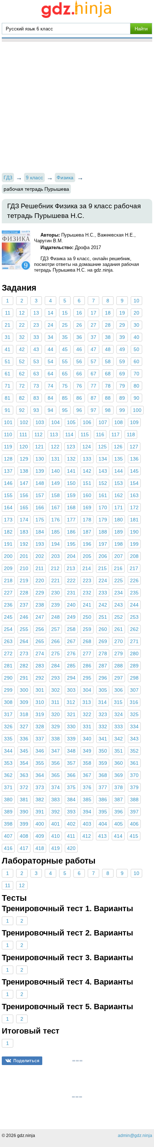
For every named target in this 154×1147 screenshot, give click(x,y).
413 (102, 836)
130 (39, 459)
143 (102, 471)
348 (71, 751)
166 (39, 507)
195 (71, 544)
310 (39, 702)
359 (102, 763)
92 (22, 410)
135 (118, 459)
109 (134, 422)
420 (71, 848)
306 (118, 690)
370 (134, 775)
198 (118, 544)
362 (8, 775)
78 (108, 386)
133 (87, 459)
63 (36, 373)
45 (65, 349)
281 (8, 666)
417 (24, 848)
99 (122, 410)
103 (39, 422)
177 (71, 520)
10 (136, 300)
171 (118, 507)
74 (50, 386)
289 (134, 666)
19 (122, 313)
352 (134, 751)
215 (102, 568)
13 (36, 313)
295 (87, 678)
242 (102, 605)
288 (118, 666)
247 (39, 617)
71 (7, 386)
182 (8, 532)
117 (115, 434)
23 (36, 325)
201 (24, 556)
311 (55, 702)
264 (24, 641)
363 (24, 775)
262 (134, 629)
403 (87, 824)
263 (8, 641)
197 (102, 544)
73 (36, 386)
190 (134, 532)
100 (137, 410)
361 (134, 763)
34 (50, 337)
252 (118, 617)
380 (8, 799)
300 (24, 690)
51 (7, 361)
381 (24, 799)
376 (87, 787)
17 (93, 313)
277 (87, 653)
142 (87, 471)
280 (134, 653)
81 (7, 398)
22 (22, 325)
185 (55, 532)
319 (39, 714)
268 (87, 641)
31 (7, 337)
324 (118, 714)
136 (134, 459)
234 (118, 593)
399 (24, 824)
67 (93, 373)
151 (87, 483)
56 (79, 361)
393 (71, 812)
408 (24, 836)
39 (122, 337)
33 (36, 337)
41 (7, 349)
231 (71, 593)
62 (22, 373)
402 (71, 824)
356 (55, 763)
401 (55, 824)
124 (86, 446)
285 (71, 666)
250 (87, 617)
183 (24, 532)
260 (102, 629)
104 (55, 422)
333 (118, 726)
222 (71, 580)
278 (102, 653)
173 (8, 520)
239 (55, 605)
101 (8, 422)
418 (39, 848)
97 (93, 410)
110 (8, 434)
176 (55, 520)
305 (102, 690)
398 (8, 824)
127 (134, 446)
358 (87, 763)
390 (24, 812)
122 (55, 446)
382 (39, 799)
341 (102, 739)
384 (71, 799)
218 (8, 580)
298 (134, 678)
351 (118, 751)
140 (55, 471)
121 (39, 446)
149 (55, 483)
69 (122, 373)
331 (87, 726)
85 (65, 398)
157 (39, 495)
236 (8, 605)
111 (23, 434)
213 (71, 568)
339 (71, 739)
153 (118, 483)
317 (8, 714)
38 (108, 337)
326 (8, 726)
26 (79, 325)
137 (8, 471)
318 (24, 714)
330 (71, 726)
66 (79, 373)
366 (71, 775)
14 (50, 313)
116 (100, 434)
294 (71, 678)
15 (65, 313)
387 (118, 799)
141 (71, 471)
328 (39, 726)
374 (55, 787)
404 (102, 824)
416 (8, 848)
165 (24, 507)
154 (134, 483)
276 (71, 653)
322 (87, 714)
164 (8, 507)
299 (8, 690)
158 (55, 495)
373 (39, 787)
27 (93, 325)
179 (102, 520)
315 (118, 702)
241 (87, 605)
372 (24, 787)
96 (79, 410)
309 (24, 702)
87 (93, 398)
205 (87, 556)
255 (24, 629)
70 (136, 373)
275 (55, 653)
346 (39, 751)
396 (118, 812)
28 (108, 325)
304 (87, 690)
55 (65, 361)
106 (87, 422)
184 (39, 532)
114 (69, 434)
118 (131, 434)
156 (24, 495)
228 (24, 593)
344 (8, 751)
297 (118, 678)
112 (38, 434)
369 (118, 775)
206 (102, 556)
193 (39, 544)
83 (36, 398)
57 (93, 361)
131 (55, 459)
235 (134, 593)
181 (134, 520)
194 (55, 544)
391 (39, 812)
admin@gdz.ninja (135, 1135)
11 (7, 313)
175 (39, 520)
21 (7, 325)
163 (134, 495)
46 (79, 349)
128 (8, 459)
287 (102, 666)
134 (102, 459)
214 (86, 568)
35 (65, 337)
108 (118, 422)
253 (134, 617)
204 (71, 556)
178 (87, 520)
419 (55, 848)
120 (23, 446)
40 (136, 337)
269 (102, 641)
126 (118, 446)
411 (71, 836)
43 (36, 349)
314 (102, 702)
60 (136, 361)
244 (134, 605)
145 (134, 471)
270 (118, 641)
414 (118, 836)
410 (55, 836)
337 (39, 739)
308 (8, 702)
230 (55, 593)
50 (136, 349)
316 (134, 702)
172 (134, 507)
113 (54, 434)
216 (118, 568)
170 (102, 507)
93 (36, 410)
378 (118, 787)
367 (87, 775)
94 (50, 410)
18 (108, 313)
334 (134, 726)
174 (24, 520)
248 (55, 617)
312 (71, 702)
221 (55, 580)
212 (55, 568)
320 (55, 714)
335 (8, 739)
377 (102, 787)
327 (24, 726)
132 (71, 459)
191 (8, 544)
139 (39, 471)
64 (50, 373)
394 (87, 812)
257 (55, 629)
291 (24, 678)
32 (22, 337)
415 (134, 836)
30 (136, 325)
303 (71, 690)
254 (8, 629)
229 (39, 593)
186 (71, 532)
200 (8, 556)
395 (102, 812)
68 (108, 373)
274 (39, 653)
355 (39, 763)
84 (50, 398)
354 (24, 763)
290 (8, 678)
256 (39, 629)
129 (24, 459)
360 (118, 763)
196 (87, 544)
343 (134, 739)
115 (85, 434)
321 (71, 714)
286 (87, 666)
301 (39, 690)
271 (134, 641)
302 (55, 690)
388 (134, 799)
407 (8, 836)
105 (71, 422)
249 (71, 617)
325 (134, 714)
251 (102, 617)
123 (71, 446)
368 (102, 775)
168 (71, 507)
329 (55, 726)
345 (24, 751)
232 (87, 593)
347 (55, 751)
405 (118, 824)
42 (22, 349)
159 (71, 495)
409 (39, 836)
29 (122, 325)
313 (86, 702)
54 (50, 361)
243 (118, 605)
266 (55, 641)
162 (118, 495)
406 (134, 824)
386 (102, 799)
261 (118, 629)
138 (24, 471)
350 (102, 751)
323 (102, 714)
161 (102, 495)
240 (71, 605)
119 (8, 446)
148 (39, 483)
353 (8, 763)
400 (39, 824)
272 (8, 653)
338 (55, 739)
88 (108, 398)
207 (118, 556)
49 (122, 349)
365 (55, 775)
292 (39, 678)
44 (50, 349)
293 (55, 678)
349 (87, 751)
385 (87, 799)
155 (8, 495)
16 (79, 313)
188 (102, 532)
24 (50, 325)
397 (134, 812)
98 (108, 410)
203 (55, 556)
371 (8, 787)
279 (118, 653)
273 (24, 653)
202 (39, 556)
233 (102, 593)
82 (22, 398)
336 (24, 739)
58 (108, 361)
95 (65, 410)
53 (36, 361)
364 (39, 775)
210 (24, 568)
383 (55, 799)
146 (8, 483)
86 (79, 398)
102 (24, 422)
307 (134, 690)
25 (65, 325)
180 (118, 520)
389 (8, 812)
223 (87, 580)
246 (24, 617)
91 (7, 410)
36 (79, 337)
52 (22, 361)
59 (122, 361)
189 (118, 532)
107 (102, 422)
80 (136, 386)
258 (71, 629)
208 (134, 556)
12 (22, 313)
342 (118, 739)
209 (8, 568)
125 (102, 446)
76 (79, 386)
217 (134, 568)
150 (71, 483)
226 (134, 580)
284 (55, 666)
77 (93, 386)
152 (102, 483)
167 (55, 507)
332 (102, 726)
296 (102, 678)
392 (55, 812)
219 (24, 580)
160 (87, 495)
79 (122, 386)
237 (24, 605)
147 (24, 483)
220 (39, 580)
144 (118, 471)
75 (65, 386)
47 (93, 349)
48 (108, 349)
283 (39, 666)
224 (102, 580)
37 (93, 337)
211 (39, 568)
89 (122, 398)
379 (134, 787)
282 (24, 666)
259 (87, 629)
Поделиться (26, 1060)
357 (71, 763)
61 (7, 373)
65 (65, 373)
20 (136, 313)
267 (71, 641)
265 (39, 641)
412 (86, 836)
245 (8, 617)
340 (87, 739)
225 (118, 580)
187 (87, 532)
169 (87, 507)
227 (8, 593)
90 (136, 398)
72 (22, 386)
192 (24, 544)
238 (39, 605)
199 (134, 544)
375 (71, 787)
